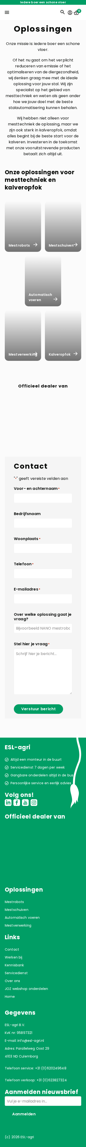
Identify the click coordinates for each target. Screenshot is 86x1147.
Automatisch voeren (22, 917)
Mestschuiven (16, 909)
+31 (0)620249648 (50, 1068)
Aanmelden (24, 1114)
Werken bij (13, 957)
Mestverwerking (18, 925)
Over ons (12, 980)
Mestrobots (14, 901)
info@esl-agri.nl (30, 1040)
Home (10, 996)
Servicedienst (16, 973)
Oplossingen (24, 890)
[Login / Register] (70, 12)
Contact (12, 949)
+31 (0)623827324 (52, 1080)
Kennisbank (14, 965)
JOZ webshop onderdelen (26, 988)
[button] (22, 400)
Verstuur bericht (38, 709)
